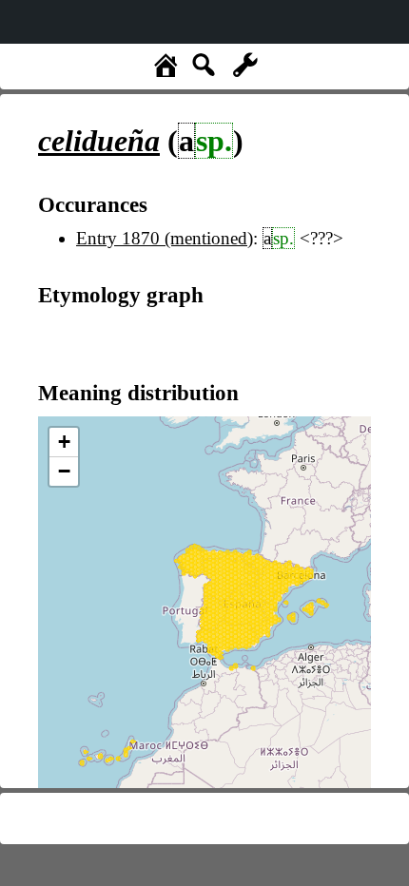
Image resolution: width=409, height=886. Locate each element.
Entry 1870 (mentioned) (164, 238)
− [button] (64, 471)
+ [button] (64, 441)
